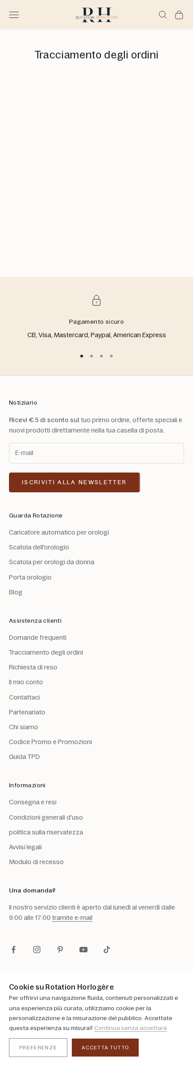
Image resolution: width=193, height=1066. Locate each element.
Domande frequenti (37, 637)
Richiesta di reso (33, 667)
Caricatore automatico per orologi (59, 532)
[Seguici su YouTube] (83, 949)
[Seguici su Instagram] (36, 949)
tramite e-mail (72, 918)
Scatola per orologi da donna (51, 562)
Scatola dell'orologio (39, 547)
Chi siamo (23, 727)
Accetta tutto (105, 1047)
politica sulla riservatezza (46, 832)
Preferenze (38, 1047)
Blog (15, 592)
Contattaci (24, 697)
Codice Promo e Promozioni (50, 742)
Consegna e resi (33, 802)
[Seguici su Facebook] (13, 949)
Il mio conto (26, 682)
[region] (96, 318)
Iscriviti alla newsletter (74, 482)
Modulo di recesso (36, 862)
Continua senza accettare (130, 1027)
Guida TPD (24, 757)
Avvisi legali (25, 847)
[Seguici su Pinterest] (60, 949)
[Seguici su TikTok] (106, 949)
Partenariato (27, 712)
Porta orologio (30, 577)
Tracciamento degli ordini (46, 652)
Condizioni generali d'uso (46, 817)
